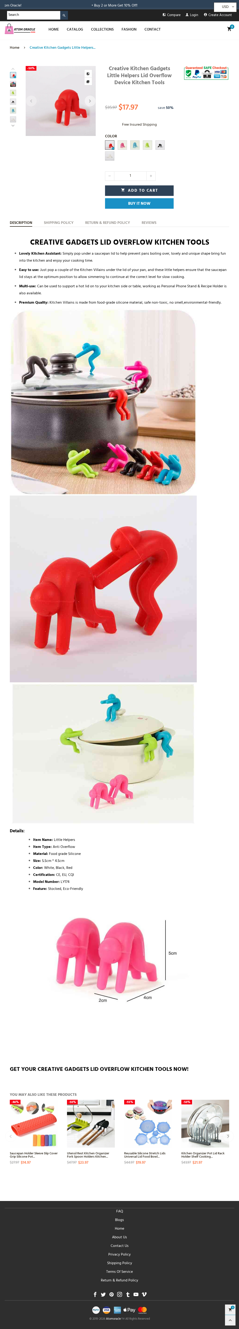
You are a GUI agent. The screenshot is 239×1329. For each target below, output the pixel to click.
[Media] (88, 81)
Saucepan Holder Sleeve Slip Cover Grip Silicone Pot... (34, 1155)
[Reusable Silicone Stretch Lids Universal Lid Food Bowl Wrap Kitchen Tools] (148, 1124)
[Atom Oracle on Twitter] (103, 1295)
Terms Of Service (119, 1272)
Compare (174, 15)
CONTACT (152, 29)
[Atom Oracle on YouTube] (136, 1295)
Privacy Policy (119, 1254)
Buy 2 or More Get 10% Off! (79, 5)
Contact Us (120, 1246)
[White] (109, 156)
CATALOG (75, 29)
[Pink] (122, 145)
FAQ (119, 1211)
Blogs (119, 1220)
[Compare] (88, 73)
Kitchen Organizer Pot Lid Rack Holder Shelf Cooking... (203, 1155)
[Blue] (135, 145)
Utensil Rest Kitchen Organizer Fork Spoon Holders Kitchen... (88, 1155)
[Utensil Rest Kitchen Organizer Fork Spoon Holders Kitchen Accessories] (91, 1124)
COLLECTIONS (102, 29)
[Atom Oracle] (20, 29)
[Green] (147, 145)
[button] (31, 101)
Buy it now (139, 204)
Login (194, 15)
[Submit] (64, 15)
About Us (119, 1237)
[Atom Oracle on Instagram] (119, 1295)
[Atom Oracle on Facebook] (95, 1295)
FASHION (129, 29)
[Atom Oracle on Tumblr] (127, 1295)
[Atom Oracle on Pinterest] (111, 1295)
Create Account (220, 15)
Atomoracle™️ (115, 1319)
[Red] (109, 145)
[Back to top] (230, 1320)
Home (119, 1228)
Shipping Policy (119, 1263)
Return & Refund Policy (119, 1280)
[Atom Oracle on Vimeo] (144, 1295)
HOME (54, 29)
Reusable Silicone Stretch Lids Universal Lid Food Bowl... (144, 1155)
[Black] (160, 145)
